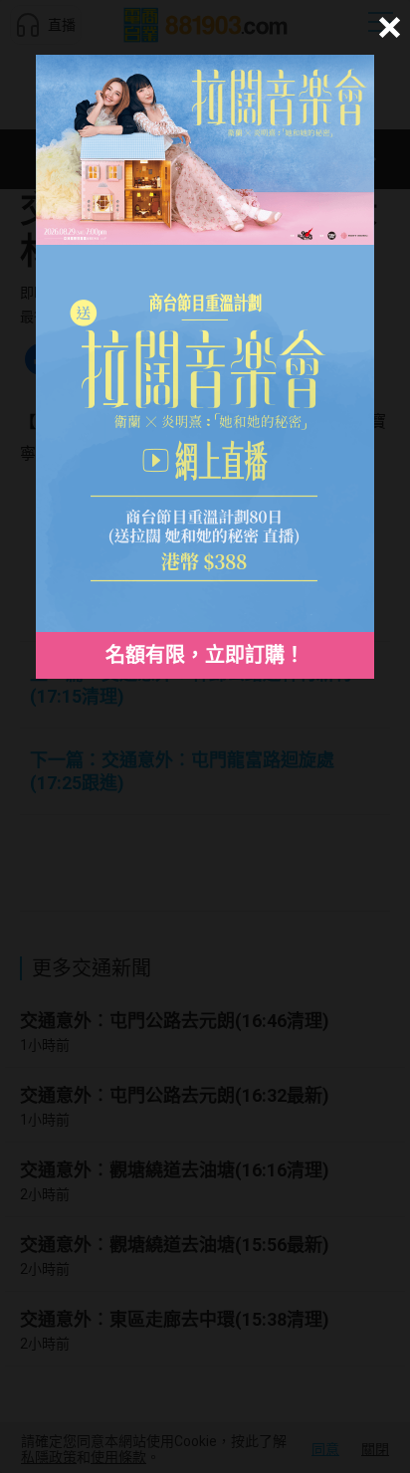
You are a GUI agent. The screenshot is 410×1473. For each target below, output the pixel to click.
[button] (386, 27)
